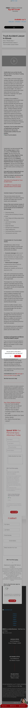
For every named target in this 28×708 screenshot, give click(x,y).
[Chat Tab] (14, 354)
